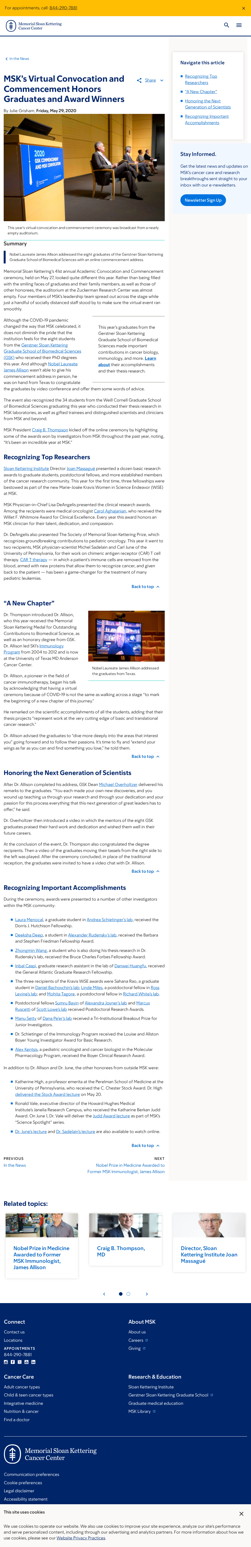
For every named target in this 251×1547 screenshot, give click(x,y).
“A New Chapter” (201, 91)
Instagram (6, 1362)
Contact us (14, 1331)
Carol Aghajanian (110, 511)
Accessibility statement (26, 1499)
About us (137, 1331)
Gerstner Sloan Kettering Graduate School (168, 1395)
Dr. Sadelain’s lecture (75, 1131)
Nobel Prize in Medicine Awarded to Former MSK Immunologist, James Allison (126, 1168)
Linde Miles (91, 987)
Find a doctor (17, 1419)
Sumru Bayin (67, 1003)
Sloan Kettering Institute (26, 468)
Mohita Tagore (61, 993)
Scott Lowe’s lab (52, 1009)
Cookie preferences (23, 1482)
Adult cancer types (22, 1386)
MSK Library (140, 1411)
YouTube (26, 1362)
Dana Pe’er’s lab (57, 1018)
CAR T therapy (33, 559)
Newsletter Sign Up (203, 200)
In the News (19, 58)
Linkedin (33, 1362)
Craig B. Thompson (50, 429)
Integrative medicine (23, 1403)
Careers (136, 1340)
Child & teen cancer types (28, 1395)
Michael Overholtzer (118, 784)
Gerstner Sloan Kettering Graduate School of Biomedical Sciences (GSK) (42, 351)
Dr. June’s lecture (31, 1131)
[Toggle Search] (227, 26)
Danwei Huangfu (130, 965)
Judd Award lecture (111, 1115)
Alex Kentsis (26, 1049)
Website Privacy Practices (81, 1538)
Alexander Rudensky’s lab (92, 935)
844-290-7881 (63, 7)
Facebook (13, 1362)
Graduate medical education (155, 1403)
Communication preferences (31, 1474)
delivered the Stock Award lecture (47, 1094)
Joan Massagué (81, 468)
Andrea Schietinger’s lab (110, 919)
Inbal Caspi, (26, 965)
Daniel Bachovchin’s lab (57, 987)
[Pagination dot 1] (121, 1294)
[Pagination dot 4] (128, 1294)
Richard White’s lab (141, 993)
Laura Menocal (29, 919)
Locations (13, 1340)
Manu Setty (26, 1018)
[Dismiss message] (243, 8)
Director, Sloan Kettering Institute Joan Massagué (209, 1254)
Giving (135, 1348)
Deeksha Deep (29, 935)
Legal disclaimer (19, 1490)
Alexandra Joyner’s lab (106, 1003)
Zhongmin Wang (31, 950)
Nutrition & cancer (21, 1411)
